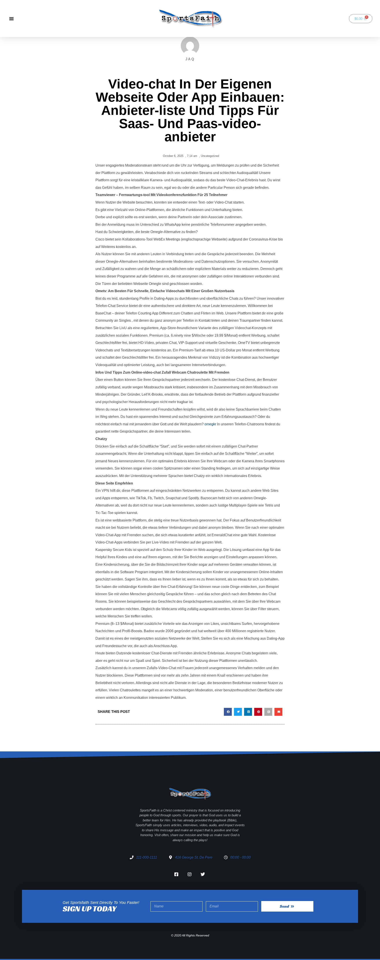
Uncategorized (210, 156)
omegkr (210, 424)
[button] (11, 18)
